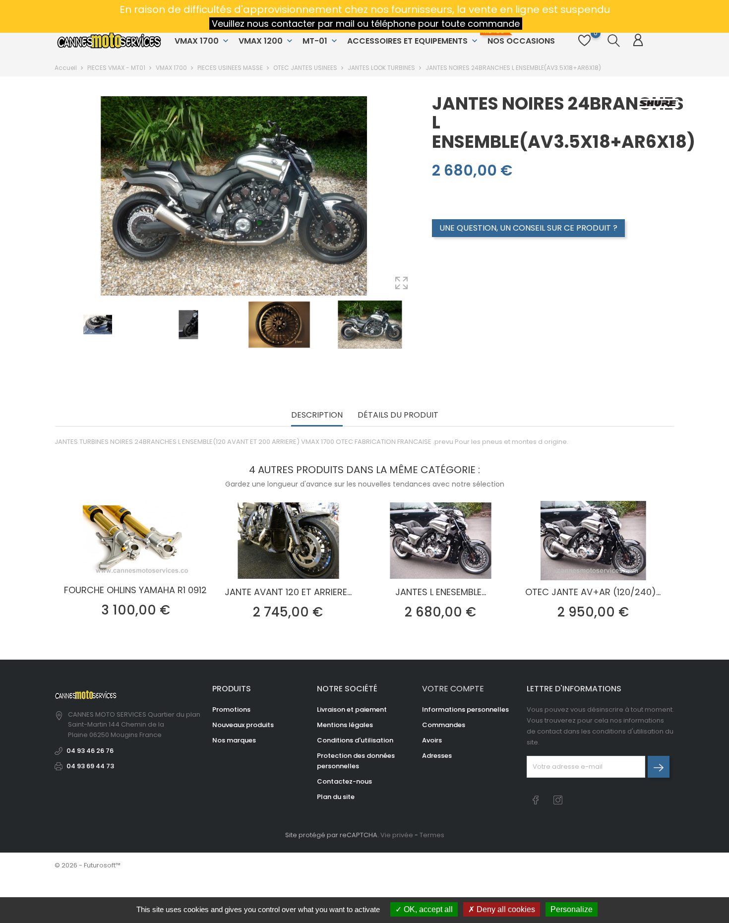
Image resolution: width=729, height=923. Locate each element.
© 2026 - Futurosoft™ (88, 865)
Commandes (443, 725)
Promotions (231, 709)
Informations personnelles (465, 709)
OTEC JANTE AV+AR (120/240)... (593, 592)
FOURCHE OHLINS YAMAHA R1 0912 (135, 590)
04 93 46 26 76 (90, 750)
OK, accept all (427, 909)
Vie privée (396, 835)
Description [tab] (317, 415)
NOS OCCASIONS (520, 37)
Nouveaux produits (243, 725)
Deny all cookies (505, 909)
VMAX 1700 (203, 41)
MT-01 (321, 41)
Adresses (437, 755)
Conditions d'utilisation (355, 740)
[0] (584, 46)
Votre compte (453, 688)
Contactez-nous (344, 781)
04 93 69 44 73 (90, 766)
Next (412, 345)
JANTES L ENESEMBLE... (440, 592)
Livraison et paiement (352, 709)
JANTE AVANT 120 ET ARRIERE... (288, 592)
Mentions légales (345, 725)
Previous (59, 345)
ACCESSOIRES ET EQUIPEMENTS (413, 41)
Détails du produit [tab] (398, 415)
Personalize (571, 909)
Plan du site (336, 796)
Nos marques (234, 740)
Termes (432, 835)
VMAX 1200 (267, 41)
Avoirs (432, 740)
